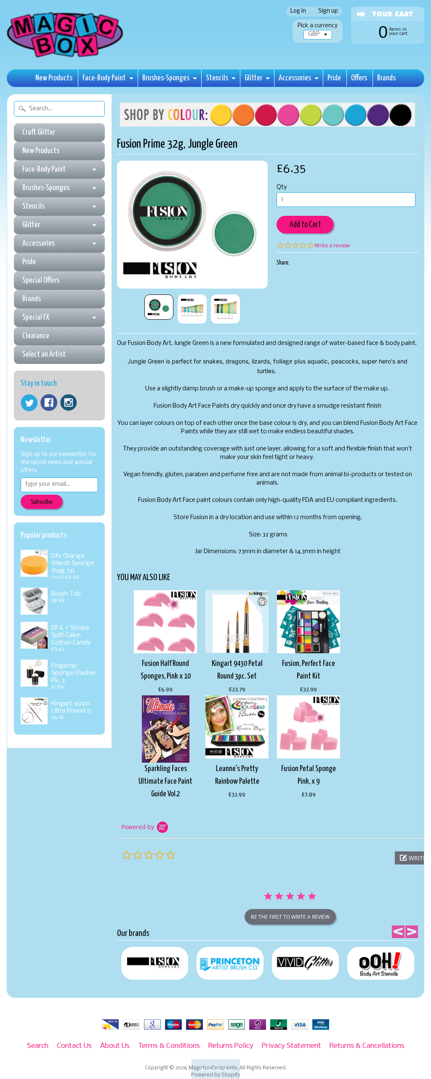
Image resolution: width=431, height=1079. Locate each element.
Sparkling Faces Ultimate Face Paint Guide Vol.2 (165, 781)
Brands (386, 78)
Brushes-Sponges (165, 78)
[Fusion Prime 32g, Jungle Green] (158, 307)
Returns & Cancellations (367, 1046)
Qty (282, 187)
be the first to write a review (290, 916)
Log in (298, 11)
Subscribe (42, 502)
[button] (216, 1069)
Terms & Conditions (169, 1046)
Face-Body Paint (104, 78)
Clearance (35, 336)
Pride (334, 78)
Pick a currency (318, 26)
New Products (53, 78)
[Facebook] (48, 402)
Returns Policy (230, 1046)
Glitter (253, 78)
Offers (359, 78)
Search (37, 1046)
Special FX (35, 317)
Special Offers (40, 280)
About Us (115, 1046)
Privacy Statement (291, 1046)
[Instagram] (68, 402)
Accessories (295, 78)
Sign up (328, 11)
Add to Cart (305, 225)
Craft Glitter (38, 132)
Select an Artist (44, 354)
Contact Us (74, 1046)
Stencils (217, 78)
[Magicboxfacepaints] (66, 57)
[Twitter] (29, 402)
